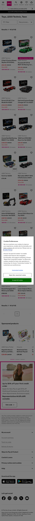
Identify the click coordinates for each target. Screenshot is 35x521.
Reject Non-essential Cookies (17, 275)
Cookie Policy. (8, 250)
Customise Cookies (17, 270)
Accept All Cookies (17, 280)
